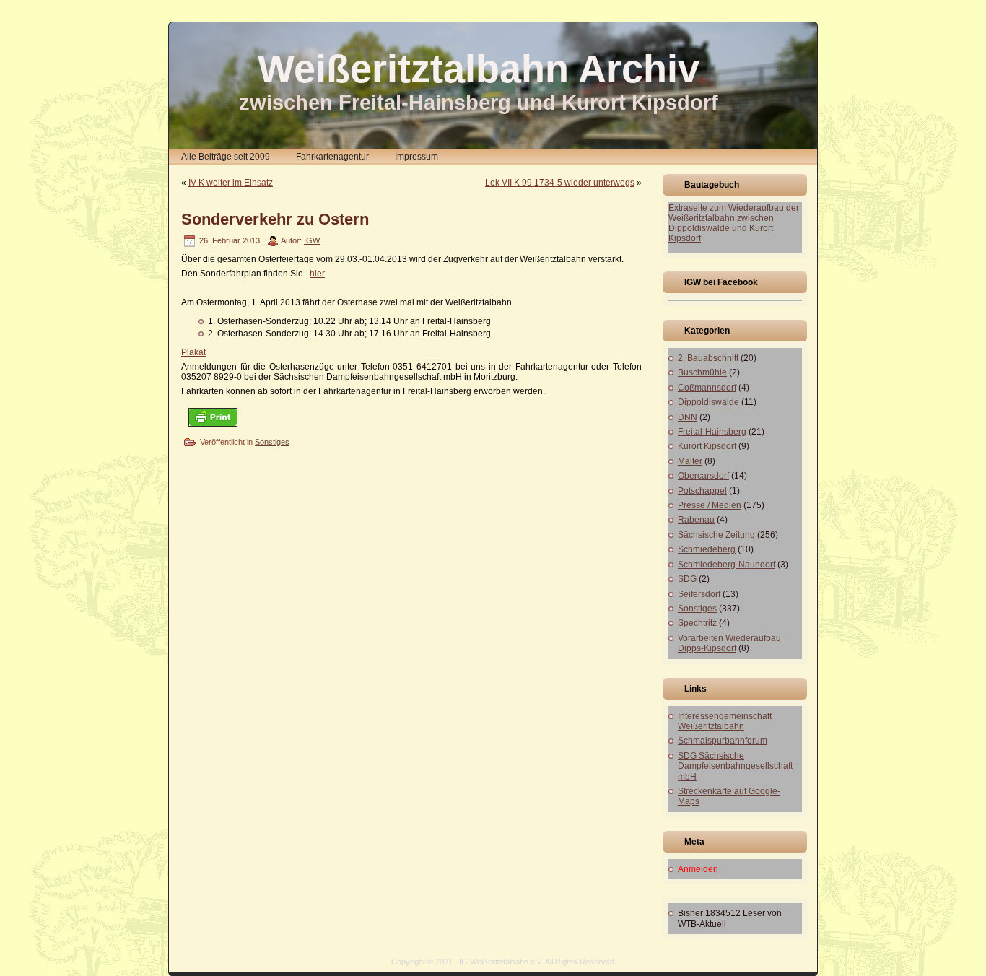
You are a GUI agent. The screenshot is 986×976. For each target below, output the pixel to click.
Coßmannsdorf (707, 388)
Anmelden (698, 869)
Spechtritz (697, 623)
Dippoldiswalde (708, 402)
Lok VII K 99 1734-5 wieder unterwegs (559, 183)
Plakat (193, 352)
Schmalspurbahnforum (722, 741)
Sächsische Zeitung (716, 535)
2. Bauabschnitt (708, 358)
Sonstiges (272, 441)
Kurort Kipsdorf (707, 446)
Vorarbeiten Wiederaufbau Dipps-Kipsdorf (729, 643)
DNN (687, 417)
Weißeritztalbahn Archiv (478, 68)
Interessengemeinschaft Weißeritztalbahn (725, 721)
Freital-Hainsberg (712, 432)
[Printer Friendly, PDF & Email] (213, 417)
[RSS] (184, 966)
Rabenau (696, 520)
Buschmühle (702, 372)
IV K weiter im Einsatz (230, 183)
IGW (312, 240)
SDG (687, 579)
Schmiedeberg (707, 549)
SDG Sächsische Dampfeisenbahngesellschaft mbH (735, 766)
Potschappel (702, 491)
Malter (690, 461)
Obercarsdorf (703, 476)
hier (317, 274)
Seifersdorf (699, 594)
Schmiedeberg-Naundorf (726, 564)
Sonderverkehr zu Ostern (275, 219)
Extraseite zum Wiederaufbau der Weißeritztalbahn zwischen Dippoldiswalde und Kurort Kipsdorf (733, 223)
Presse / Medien (709, 505)
